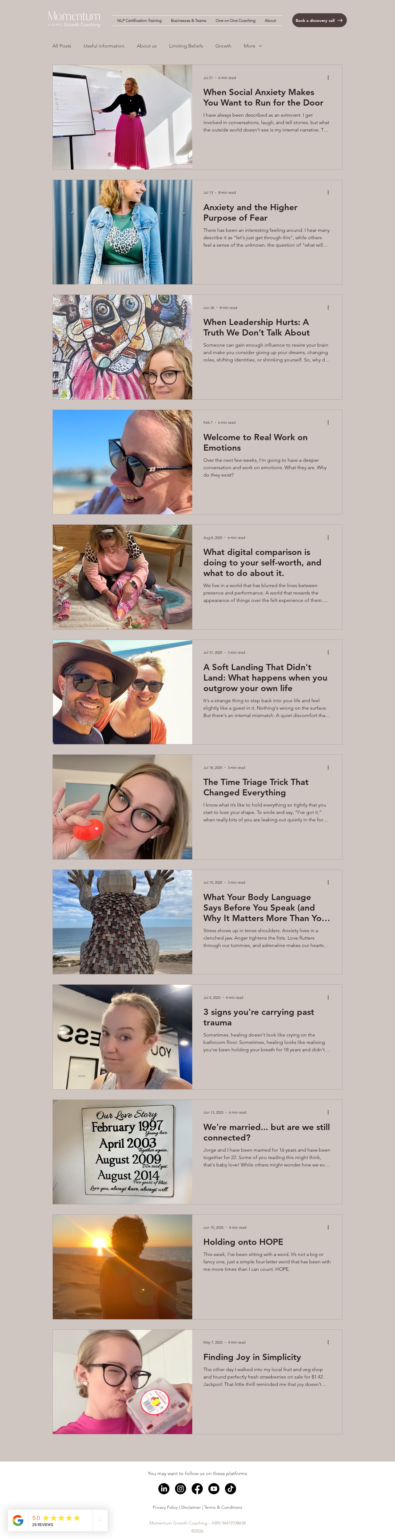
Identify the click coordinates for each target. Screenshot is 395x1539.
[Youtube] (213, 1488)
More (250, 46)
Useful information (104, 46)
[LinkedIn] (163, 1488)
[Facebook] (197, 1488)
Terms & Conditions (223, 1507)
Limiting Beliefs (186, 46)
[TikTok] (230, 1488)
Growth (223, 46)
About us (147, 46)
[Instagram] (180, 1488)
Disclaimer (191, 1507)
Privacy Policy (165, 1507)
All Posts (61, 46)
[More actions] (330, 77)
